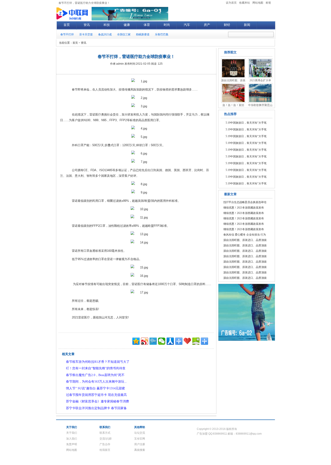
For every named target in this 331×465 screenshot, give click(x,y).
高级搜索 (139, 449)
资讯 (87, 25)
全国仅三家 (124, 34)
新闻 (247, 25)
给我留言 (105, 449)
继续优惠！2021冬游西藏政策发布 (243, 207)
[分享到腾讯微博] (153, 341)
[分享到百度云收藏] (187, 341)
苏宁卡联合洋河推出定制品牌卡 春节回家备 (96, 408)
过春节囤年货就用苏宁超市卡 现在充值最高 (96, 395)
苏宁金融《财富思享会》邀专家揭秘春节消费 (97, 401)
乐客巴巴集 (161, 34)
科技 (107, 25)
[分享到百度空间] (196, 341)
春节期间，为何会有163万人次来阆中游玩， (96, 381)
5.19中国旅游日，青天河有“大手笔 (246, 122)
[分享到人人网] (170, 341)
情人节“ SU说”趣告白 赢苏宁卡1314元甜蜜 (95, 388)
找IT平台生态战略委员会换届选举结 (244, 202)
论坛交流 (139, 432)
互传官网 (139, 438)
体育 (147, 25)
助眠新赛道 (143, 34)
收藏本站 (244, 2)
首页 (66, 25)
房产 (207, 25)
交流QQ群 (106, 438)
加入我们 (71, 438)
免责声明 (71, 444)
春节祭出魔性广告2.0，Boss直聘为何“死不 (95, 375)
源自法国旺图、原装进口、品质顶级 (245, 240)
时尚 (167, 25)
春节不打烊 (67, 34)
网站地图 (257, 2)
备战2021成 (105, 34)
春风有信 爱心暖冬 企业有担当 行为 (244, 234)
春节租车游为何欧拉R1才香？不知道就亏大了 (97, 361)
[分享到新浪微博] (144, 341)
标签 (268, 2)
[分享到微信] (161, 341)
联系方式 (105, 432)
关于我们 (71, 432)
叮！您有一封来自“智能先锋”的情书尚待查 (95, 368)
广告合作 (105, 444)
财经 (227, 25)
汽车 (187, 25)
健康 (127, 25)
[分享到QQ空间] (136, 341)
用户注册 (139, 444)
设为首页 (231, 2)
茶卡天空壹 (86, 34)
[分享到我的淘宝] (178, 341)
